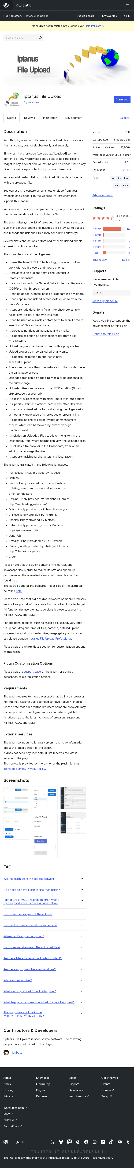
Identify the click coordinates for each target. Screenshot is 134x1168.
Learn (72, 1077)
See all (126, 259)
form (126, 178)
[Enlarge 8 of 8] (81, 817)
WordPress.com (15, 1108)
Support (125, 118)
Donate (107, 1090)
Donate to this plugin (105, 334)
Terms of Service (14, 768)
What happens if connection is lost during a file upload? (39, 1002)
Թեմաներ (43, 1084)
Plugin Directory (12, 15)
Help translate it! (94, 25)
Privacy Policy (36, 768)
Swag (106, 1096)
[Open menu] (128, 5)
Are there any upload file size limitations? (29, 969)
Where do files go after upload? (23, 936)
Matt (8, 1114)
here (14, 580)
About (7, 1077)
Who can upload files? (17, 980)
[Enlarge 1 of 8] (24, 791)
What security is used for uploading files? (29, 991)
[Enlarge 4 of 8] (24, 821)
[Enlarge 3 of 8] (24, 811)
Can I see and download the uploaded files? (31, 947)
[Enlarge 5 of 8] (53, 791)
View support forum (105, 301)
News (7, 1084)
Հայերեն (18, 1142)
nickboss (34, 102)
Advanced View (102, 195)
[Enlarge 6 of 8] (53, 818)
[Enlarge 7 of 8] (81, 791)
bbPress (10, 1120)
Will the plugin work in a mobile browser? (29, 879)
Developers (76, 1090)
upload (125, 185)
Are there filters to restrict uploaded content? (32, 958)
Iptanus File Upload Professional (50, 638)
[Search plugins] (40, 37)
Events (105, 1084)
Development (73, 118)
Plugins (40, 1090)
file (119, 178)
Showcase (43, 1077)
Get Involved (109, 1077)
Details (11, 118)
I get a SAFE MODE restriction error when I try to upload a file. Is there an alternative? (31, 901)
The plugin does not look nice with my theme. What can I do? (23, 1014)
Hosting (8, 1090)
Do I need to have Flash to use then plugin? (31, 890)
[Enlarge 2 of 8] (24, 799)
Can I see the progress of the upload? (27, 914)
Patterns (41, 1096)
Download (122, 99)
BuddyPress (13, 1126)
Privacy (8, 1096)
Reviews (29, 118)
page (116, 185)
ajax (113, 178)
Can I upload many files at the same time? (30, 925)
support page (32, 671)
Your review (99, 259)
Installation (50, 118)
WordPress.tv (79, 1096)
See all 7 (126, 170)
